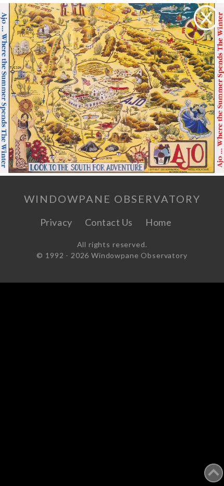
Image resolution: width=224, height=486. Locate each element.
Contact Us (109, 222)
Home (158, 222)
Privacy (56, 222)
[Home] (184, 222)
